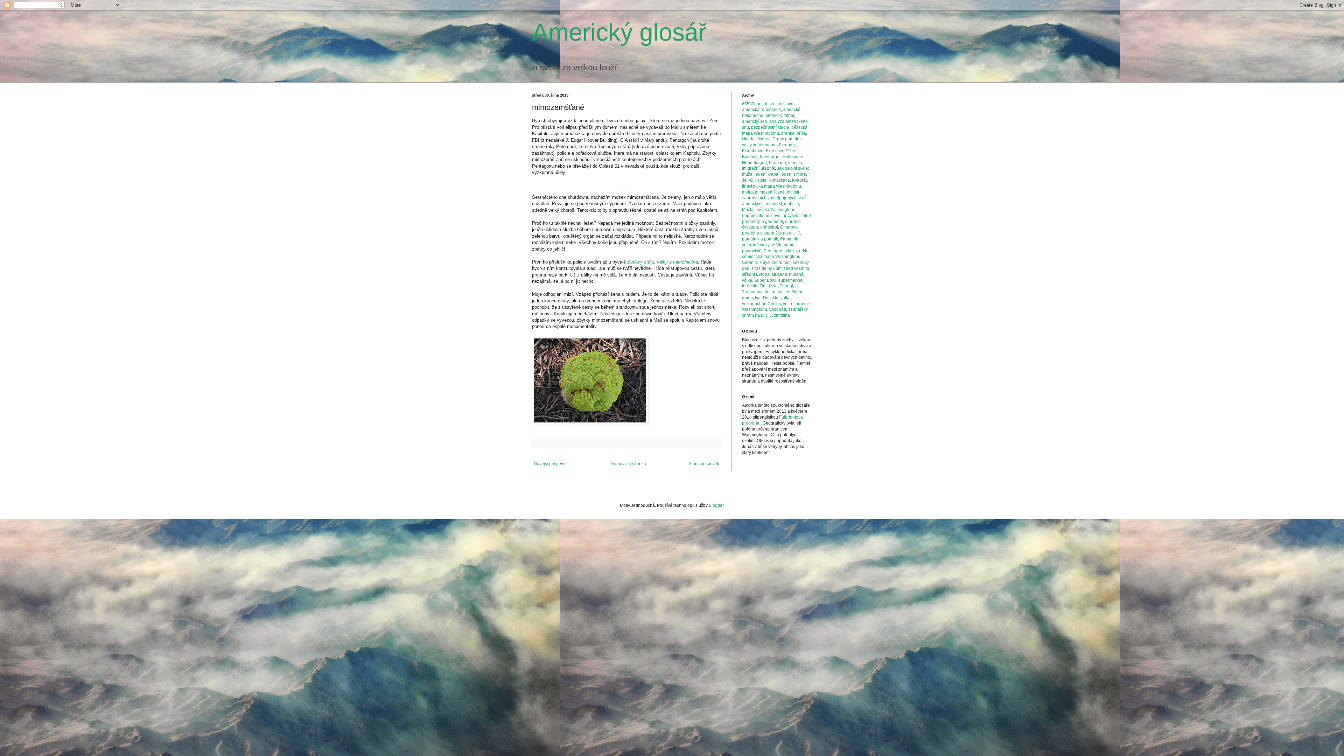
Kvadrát (799, 180)
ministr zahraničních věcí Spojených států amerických (774, 198)
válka (785, 297)
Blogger (716, 505)
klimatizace (779, 180)
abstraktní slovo (778, 104)
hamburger (770, 156)
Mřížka (748, 209)
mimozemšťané (770, 192)
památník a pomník (760, 239)
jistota (760, 180)
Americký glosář (619, 32)
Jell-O (747, 180)
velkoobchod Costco (761, 303)
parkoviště (752, 250)
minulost (774, 203)
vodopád (777, 309)
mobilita (791, 203)
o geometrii (772, 221)
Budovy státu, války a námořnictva (662, 262)
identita (795, 162)
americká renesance (761, 109)
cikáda (748, 138)
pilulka (790, 250)
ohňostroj (769, 227)
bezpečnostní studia (770, 127)
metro (747, 192)
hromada (777, 162)
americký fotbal (779, 115)
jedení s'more (793, 174)
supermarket (790, 280)
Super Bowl (765, 280)
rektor (804, 250)
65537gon (752, 104)
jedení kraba (766, 174)
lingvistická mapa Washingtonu (771, 186)
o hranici (793, 221)
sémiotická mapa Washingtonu (771, 256)
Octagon (750, 227)
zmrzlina (782, 315)
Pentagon (773, 250)
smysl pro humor (775, 262)
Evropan (787, 144)
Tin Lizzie (769, 286)
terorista (749, 286)
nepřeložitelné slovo (761, 215)
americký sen (754, 121)
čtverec (763, 138)
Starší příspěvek (704, 463)
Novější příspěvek (551, 463)
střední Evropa (756, 274)
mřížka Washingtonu (776, 209)
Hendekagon (754, 162)
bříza (801, 133)
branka (787, 133)
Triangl (786, 286)
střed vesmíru (796, 268)
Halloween (793, 156)
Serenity (749, 262)
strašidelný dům (766, 268)
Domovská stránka (628, 463)
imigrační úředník (758, 168)
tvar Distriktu (766, 297)
